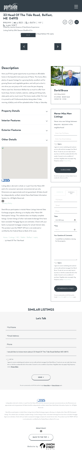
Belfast (29, 237)
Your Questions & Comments (63, 235)
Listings (12, 237)
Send (40, 377)
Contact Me (57, 99)
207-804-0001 (59, 94)
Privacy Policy (7, 203)
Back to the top (40, 437)
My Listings (57, 97)
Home (5, 237)
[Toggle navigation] (76, 6)
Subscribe (66, 170)
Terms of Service (69, 297)
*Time (56, 226)
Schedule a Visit (71, 193)
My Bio (64, 99)
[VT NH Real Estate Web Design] (47, 446)
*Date (56, 216)
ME (17, 237)
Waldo (23, 237)
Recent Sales (66, 97)
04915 (36, 237)
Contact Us (59, 192)
